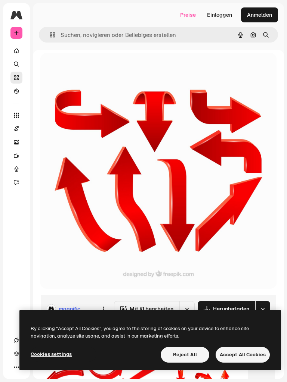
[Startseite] (16, 51)
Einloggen (219, 15)
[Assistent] (16, 182)
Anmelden (259, 15)
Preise (188, 15)
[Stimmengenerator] (16, 169)
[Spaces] (16, 129)
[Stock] (16, 78)
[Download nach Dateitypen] (262, 309)
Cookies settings (51, 354)
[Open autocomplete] (49, 35)
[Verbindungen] (16, 340)
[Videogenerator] (16, 156)
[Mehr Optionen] (103, 308)
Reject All (185, 354)
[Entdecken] (16, 91)
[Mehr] (16, 367)
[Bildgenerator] (16, 142)
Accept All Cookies (243, 354)
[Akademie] (16, 354)
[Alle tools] (16, 115)
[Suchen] (16, 64)
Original (88, 67)
